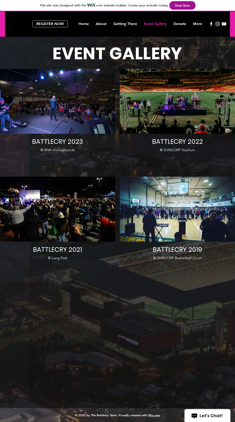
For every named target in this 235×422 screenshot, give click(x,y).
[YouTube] (224, 24)
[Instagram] (217, 24)
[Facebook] (211, 24)
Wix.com (154, 415)
